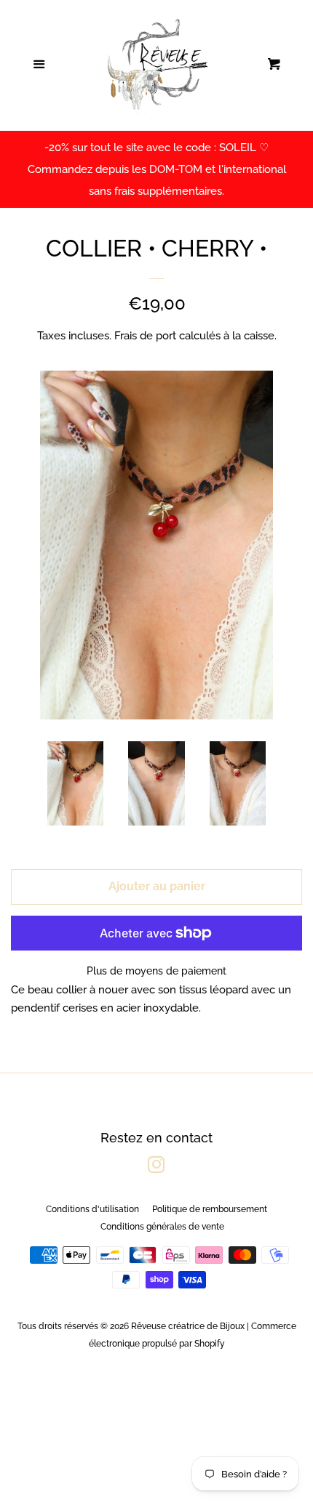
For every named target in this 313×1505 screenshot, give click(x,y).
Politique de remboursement (209, 1209)
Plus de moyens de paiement (156, 971)
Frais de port (145, 335)
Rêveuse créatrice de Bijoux (188, 1326)
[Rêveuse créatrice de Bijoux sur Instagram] (156, 1167)
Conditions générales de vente (162, 1227)
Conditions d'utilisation (92, 1209)
